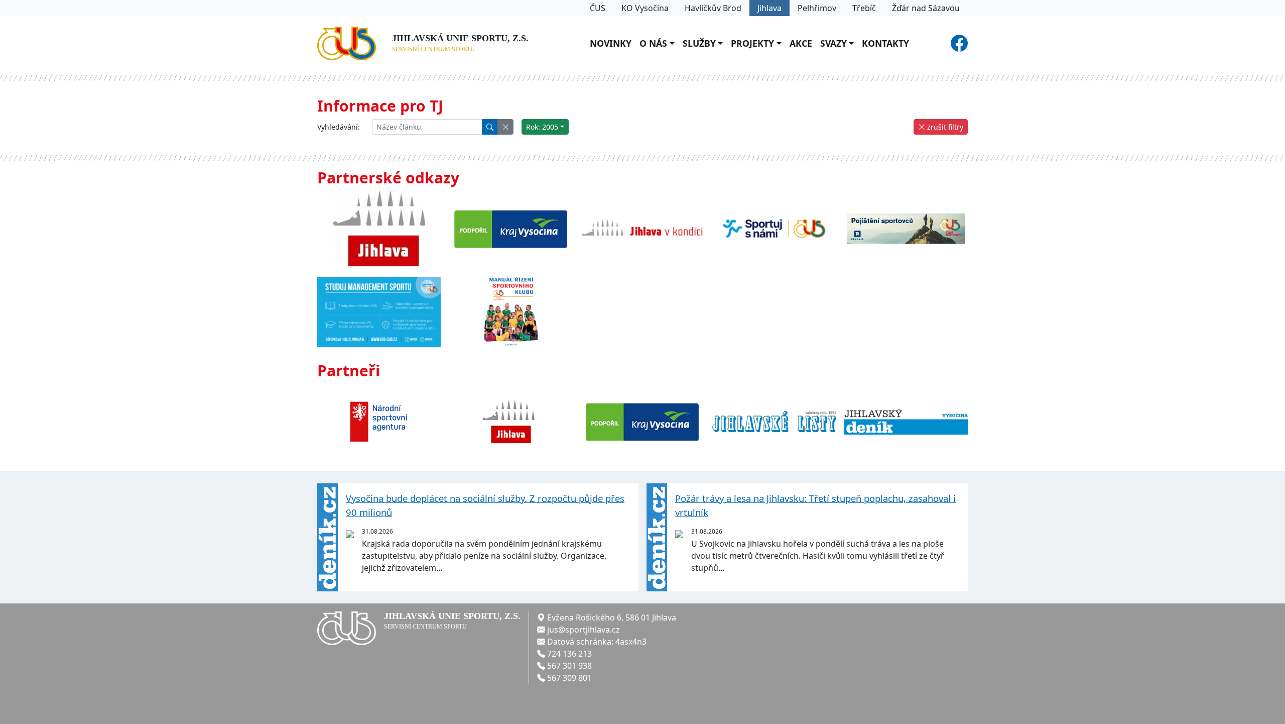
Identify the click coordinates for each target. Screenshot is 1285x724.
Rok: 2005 (542, 127)
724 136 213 (569, 653)
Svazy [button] (833, 43)
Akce (801, 43)
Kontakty (885, 43)
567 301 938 (569, 665)
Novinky (610, 43)
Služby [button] (699, 43)
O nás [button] (653, 43)
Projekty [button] (752, 43)
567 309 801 (569, 677)
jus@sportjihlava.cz (583, 629)
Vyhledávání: (338, 127)
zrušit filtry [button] (944, 127)
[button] (505, 127)
